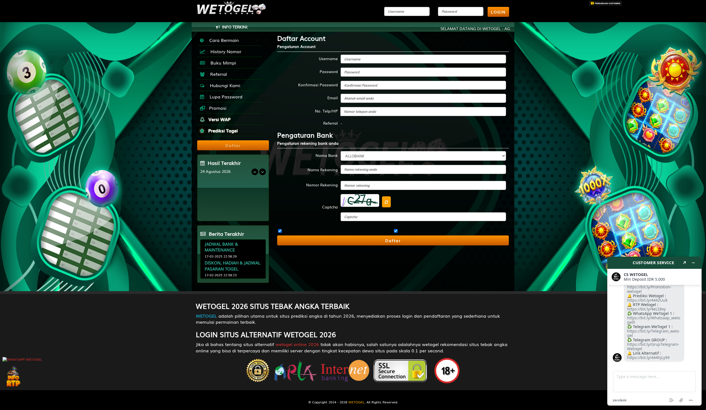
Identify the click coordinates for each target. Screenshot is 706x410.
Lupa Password (224, 96)
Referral (217, 74)
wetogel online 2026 (297, 344)
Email (332, 97)
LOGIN (498, 12)
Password (329, 71)
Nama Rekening (322, 169)
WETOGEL (206, 315)
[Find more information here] (654, 331)
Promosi (217, 107)
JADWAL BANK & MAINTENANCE (221, 247)
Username (328, 58)
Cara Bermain (223, 40)
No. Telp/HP (326, 111)
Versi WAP (219, 119)
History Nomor (224, 51)
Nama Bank (326, 155)
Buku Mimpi (222, 62)
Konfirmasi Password (318, 84)
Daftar (393, 240)
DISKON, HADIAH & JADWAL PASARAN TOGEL (232, 265)
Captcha (330, 207)
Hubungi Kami (223, 85)
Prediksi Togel (222, 130)
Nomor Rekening (322, 184)
